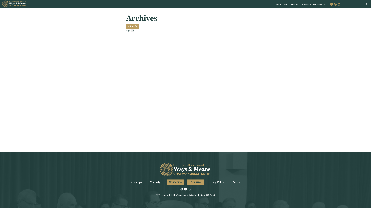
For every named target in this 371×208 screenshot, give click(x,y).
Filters (131, 26)
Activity (294, 4)
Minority (155, 182)
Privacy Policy (216, 182)
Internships (135, 182)
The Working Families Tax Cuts (313, 4)
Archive (196, 181)
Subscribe (175, 181)
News (286, 4)
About (278, 4)
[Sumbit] (366, 4)
